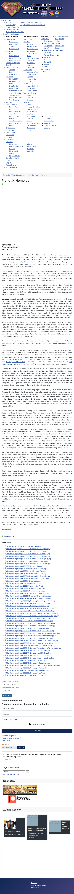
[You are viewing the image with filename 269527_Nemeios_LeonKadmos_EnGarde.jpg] (30, 611)
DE (60, 55)
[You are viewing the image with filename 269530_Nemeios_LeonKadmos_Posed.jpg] (29, 618)
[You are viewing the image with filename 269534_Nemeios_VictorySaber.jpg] (27, 628)
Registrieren (6, 740)
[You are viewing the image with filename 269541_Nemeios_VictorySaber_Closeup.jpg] (30, 645)
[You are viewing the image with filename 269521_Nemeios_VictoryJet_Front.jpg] (28, 596)
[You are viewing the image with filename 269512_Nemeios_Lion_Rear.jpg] (25, 573)
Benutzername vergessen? (11, 738)
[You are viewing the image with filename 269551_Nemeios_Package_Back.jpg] (27, 670)
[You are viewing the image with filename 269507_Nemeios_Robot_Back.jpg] (26, 561)
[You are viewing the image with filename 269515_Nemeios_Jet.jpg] (23, 581)
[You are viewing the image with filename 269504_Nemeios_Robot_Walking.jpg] (27, 553)
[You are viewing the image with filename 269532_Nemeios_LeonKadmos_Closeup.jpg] (30, 623)
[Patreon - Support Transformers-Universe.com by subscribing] (20, 799)
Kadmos (28, 264)
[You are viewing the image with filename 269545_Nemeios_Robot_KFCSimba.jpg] (28, 655)
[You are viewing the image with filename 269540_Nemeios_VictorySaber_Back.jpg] (29, 643)
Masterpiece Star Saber (15, 362)
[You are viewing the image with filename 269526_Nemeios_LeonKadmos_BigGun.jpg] (30, 608)
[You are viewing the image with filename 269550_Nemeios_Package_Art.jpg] (26, 668)
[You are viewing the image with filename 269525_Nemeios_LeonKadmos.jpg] (27, 606)
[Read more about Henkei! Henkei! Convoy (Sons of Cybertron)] (32, 820)
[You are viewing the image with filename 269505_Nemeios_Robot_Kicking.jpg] (27, 556)
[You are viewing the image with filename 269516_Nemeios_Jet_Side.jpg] (25, 583)
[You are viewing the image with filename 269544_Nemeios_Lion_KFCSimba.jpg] (28, 653)
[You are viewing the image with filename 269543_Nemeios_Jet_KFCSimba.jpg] (27, 650)
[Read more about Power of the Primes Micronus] (55, 826)
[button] (12, 36)
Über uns (8, 759)
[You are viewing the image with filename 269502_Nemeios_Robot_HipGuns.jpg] (28, 549)
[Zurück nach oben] (71, 891)
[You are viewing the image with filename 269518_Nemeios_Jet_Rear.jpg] (25, 588)
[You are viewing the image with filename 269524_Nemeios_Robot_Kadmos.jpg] (27, 603)
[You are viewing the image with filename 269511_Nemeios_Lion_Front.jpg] (25, 571)
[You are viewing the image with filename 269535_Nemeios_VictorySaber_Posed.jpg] (29, 630)
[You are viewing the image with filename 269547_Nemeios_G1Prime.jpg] (25, 660)
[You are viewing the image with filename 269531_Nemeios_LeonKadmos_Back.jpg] (29, 621)
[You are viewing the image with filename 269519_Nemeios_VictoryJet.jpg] (25, 591)
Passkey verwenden (38, 724)
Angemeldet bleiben (11, 719)
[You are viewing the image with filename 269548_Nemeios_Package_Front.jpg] (27, 663)
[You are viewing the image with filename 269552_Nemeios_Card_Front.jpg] (26, 673)
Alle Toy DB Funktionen (11, 774)
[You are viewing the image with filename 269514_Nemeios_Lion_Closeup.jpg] (27, 578)
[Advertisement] (37, 860)
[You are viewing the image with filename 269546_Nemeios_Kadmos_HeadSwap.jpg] (29, 658)
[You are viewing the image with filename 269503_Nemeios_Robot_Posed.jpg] (27, 551)
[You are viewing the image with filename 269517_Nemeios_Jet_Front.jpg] (25, 586)
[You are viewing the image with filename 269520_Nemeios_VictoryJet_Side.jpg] (27, 593)
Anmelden (37, 731)
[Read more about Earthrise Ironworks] (10, 823)
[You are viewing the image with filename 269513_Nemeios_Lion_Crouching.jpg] (27, 576)
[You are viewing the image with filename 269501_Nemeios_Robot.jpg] (24, 546)
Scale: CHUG (7, 695)
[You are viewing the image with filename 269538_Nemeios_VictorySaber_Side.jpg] (29, 638)
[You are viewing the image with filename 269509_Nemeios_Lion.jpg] (23, 566)
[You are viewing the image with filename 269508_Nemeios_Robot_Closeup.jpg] (27, 563)
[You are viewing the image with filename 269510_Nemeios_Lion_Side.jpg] (25, 568)
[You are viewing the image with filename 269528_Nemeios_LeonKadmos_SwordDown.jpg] (31, 613)
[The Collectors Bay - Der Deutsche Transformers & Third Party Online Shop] (20, 789)
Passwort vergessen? (9, 736)
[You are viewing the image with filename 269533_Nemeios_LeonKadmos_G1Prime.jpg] (30, 626)
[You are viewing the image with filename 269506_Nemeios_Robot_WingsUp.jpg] (28, 558)
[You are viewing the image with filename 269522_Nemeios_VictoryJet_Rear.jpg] (28, 598)
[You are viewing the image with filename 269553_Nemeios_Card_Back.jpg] (26, 675)
